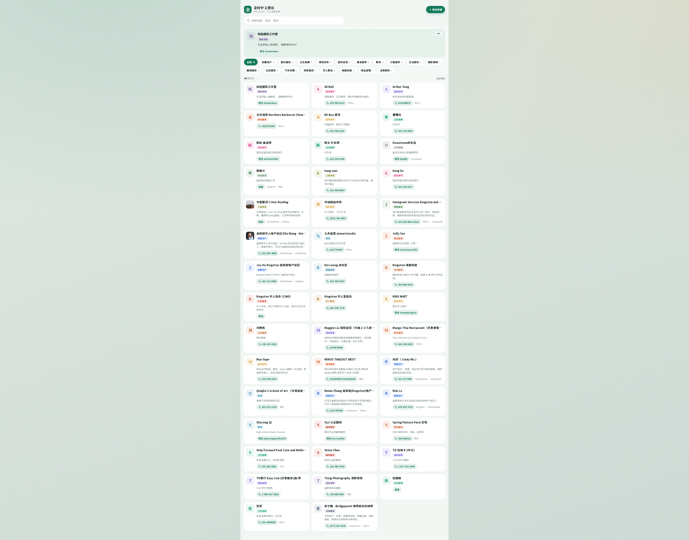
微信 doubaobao (269, 51)
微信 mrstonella (335, 438)
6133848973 (404, 103)
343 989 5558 (337, 494)
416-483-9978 (337, 466)
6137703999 (336, 410)
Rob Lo (397, 391)
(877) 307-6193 (338, 525)
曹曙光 (397, 115)
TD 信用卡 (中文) (404, 450)
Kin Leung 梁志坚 (335, 265)
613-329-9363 (405, 131)
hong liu (398, 171)
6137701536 (336, 249)
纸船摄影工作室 (268, 34)
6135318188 (268, 126)
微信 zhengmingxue (405, 312)
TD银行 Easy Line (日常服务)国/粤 (278, 478)
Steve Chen (332, 450)
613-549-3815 (405, 344)
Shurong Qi (264, 422)
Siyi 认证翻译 (333, 422)
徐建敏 (397, 478)
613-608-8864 (337, 190)
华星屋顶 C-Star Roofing (272, 202)
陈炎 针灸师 (331, 143)
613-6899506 (268, 522)
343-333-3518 (269, 344)
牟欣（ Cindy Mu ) (404, 359)
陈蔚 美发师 (263, 143)
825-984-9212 (337, 103)
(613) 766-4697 (338, 218)
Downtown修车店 (404, 143)
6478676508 (336, 347)
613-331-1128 (269, 407)
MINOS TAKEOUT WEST (340, 359)
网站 (261, 221)
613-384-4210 (337, 281)
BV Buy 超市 (332, 115)
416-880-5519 (405, 284)
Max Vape (262, 359)
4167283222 (404, 438)
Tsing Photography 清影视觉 (343, 478)
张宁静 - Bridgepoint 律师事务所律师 (348, 506)
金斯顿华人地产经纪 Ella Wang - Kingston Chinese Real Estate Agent (302, 233)
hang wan (330, 171)
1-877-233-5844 (406, 466)
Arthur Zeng (401, 87)
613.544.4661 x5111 (408, 221)
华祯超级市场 (333, 202)
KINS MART (400, 296)
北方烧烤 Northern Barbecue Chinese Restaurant (289, 115)
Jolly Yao (399, 233)
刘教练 (260, 328)
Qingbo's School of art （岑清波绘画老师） (285, 391)
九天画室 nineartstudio (340, 233)
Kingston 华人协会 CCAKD (273, 296)
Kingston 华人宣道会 (338, 296)
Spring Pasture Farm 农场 (410, 422)
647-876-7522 (405, 407)
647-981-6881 (269, 466)
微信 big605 (401, 159)
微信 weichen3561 (268, 159)
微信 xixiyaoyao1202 (406, 249)
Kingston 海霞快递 (405, 265)
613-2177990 (405, 379)
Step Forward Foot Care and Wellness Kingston (288, 450)
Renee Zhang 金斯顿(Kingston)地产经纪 (350, 391)
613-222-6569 (269, 281)
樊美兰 (260, 171)
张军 (259, 506)
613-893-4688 (269, 253)
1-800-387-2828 (270, 494)
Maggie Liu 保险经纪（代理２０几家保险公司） (355, 328)
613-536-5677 (405, 186)
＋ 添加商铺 (435, 9)
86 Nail (329, 87)
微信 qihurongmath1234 (272, 438)
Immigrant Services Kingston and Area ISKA (422, 202)
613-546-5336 (269, 379)
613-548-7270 (337, 308)
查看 (261, 186)
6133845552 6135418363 (343, 379)
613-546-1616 (337, 131)
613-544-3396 (337, 159)
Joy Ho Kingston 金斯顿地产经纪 (278, 265)
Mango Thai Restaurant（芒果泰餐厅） (419, 328)
